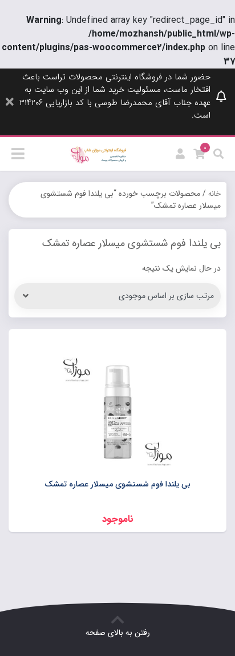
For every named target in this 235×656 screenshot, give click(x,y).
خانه (214, 194)
